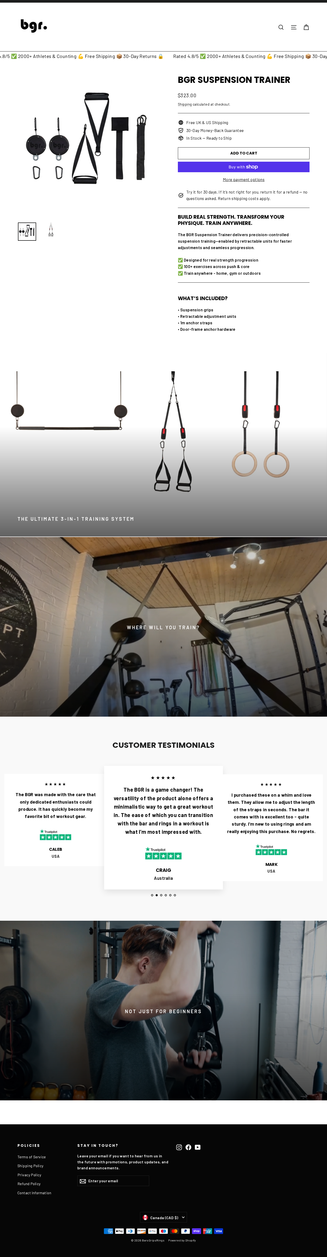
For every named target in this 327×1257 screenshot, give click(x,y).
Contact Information (34, 1192)
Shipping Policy (30, 1165)
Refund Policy (29, 1183)
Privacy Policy (29, 1174)
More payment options (244, 179)
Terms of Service (31, 1156)
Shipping (185, 104)
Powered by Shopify (182, 1240)
